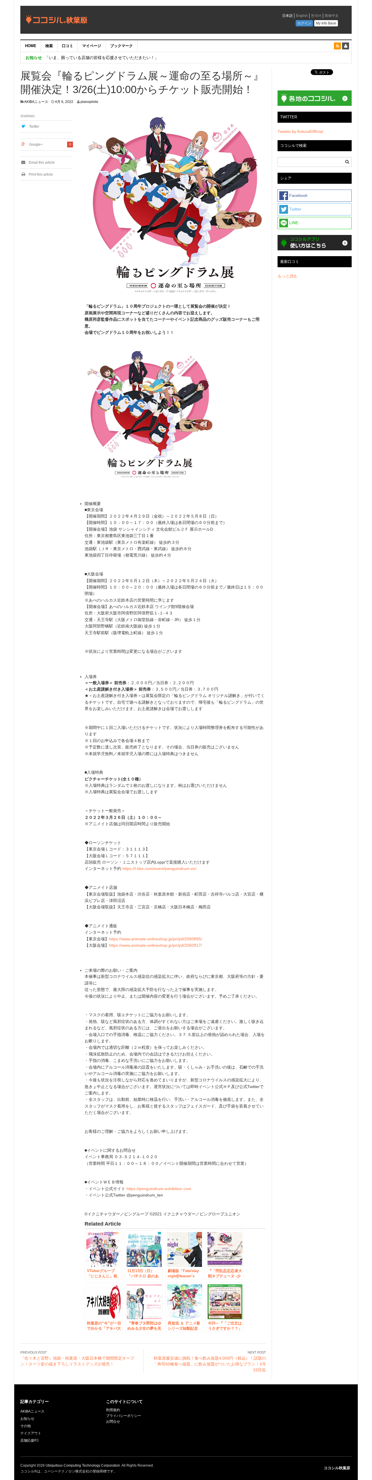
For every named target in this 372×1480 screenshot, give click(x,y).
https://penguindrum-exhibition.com (158, 1188)
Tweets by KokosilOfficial (300, 131)
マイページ (91, 46)
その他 (25, 1426)
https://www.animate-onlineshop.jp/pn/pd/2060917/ (155, 945)
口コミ (67, 46)
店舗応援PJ (29, 1440)
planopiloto (89, 102)
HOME (30, 46)
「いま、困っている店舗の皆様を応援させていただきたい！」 (102, 57)
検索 (49, 46)
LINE (293, 222)
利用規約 (113, 1410)
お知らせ (27, 1419)
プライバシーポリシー (124, 1416)
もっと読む (288, 276)
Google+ (36, 144)
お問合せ (113, 1422)
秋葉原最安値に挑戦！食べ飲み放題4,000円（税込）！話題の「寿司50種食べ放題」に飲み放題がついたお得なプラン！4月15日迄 (209, 1364)
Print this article (40, 174)
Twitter (34, 126)
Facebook (297, 195)
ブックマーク (121, 46)
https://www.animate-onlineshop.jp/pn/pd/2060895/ (155, 939)
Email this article (41, 163)
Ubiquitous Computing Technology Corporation (83, 1465)
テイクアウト (30, 1433)
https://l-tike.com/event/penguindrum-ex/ (159, 868)
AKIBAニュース (36, 102)
